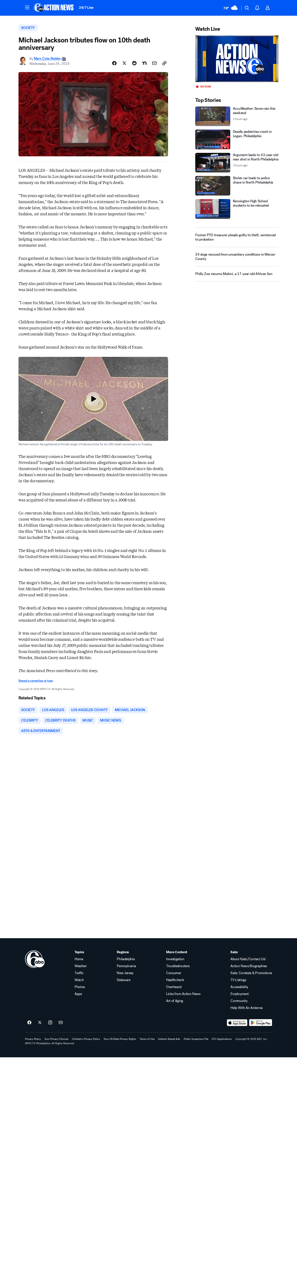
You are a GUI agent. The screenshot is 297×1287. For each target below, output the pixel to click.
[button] (27, 7)
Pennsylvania (126, 966)
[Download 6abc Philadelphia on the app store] (237, 1022)
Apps (78, 994)
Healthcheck (175, 980)
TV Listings (238, 980)
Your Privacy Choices (56, 1039)
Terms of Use (147, 1039)
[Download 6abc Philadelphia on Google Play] (260, 1022)
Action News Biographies (248, 966)
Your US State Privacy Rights (119, 1039)
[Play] (236, 58)
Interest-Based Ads (169, 1039)
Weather (81, 966)
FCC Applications (222, 1039)
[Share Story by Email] (154, 63)
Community (238, 1001)
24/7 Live (86, 7)
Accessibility (239, 987)
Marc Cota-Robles (47, 58)
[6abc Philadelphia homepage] (54, 8)
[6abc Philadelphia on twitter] (39, 1022)
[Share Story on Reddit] (134, 63)
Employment (239, 994)
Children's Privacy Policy (86, 1039)
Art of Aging (174, 1001)
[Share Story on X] (124, 63)
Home (79, 959)
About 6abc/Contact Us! (247, 959)
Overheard (174, 987)
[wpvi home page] (35, 959)
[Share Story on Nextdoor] (144, 63)
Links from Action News (183, 994)
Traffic (79, 973)
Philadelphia (126, 959)
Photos (80, 987)
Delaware (123, 980)
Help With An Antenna (246, 1008)
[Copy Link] (164, 63)
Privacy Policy (33, 1039)
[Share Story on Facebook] (114, 63)
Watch (79, 980)
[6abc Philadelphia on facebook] (29, 1022)
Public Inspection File (196, 1039)
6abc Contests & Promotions (251, 973)
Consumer (173, 973)
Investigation (175, 959)
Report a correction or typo (35, 681)
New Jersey (125, 973)
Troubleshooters (178, 966)
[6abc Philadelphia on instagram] (50, 1022)
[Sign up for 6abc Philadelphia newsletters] (60, 1022)
